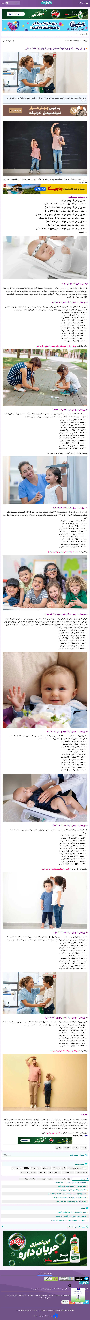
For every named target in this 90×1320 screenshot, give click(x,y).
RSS (41, 1298)
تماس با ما (44, 1295)
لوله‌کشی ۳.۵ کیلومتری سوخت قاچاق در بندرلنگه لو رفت (68, 1220)
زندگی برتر (47, 1298)
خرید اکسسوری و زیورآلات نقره (77, 1168)
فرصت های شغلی (33, 1295)
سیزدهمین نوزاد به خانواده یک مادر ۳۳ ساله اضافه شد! (70, 1182)
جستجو (58, 1295)
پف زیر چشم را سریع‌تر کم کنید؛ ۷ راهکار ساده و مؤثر (71, 1201)
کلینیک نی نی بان (53, 1132)
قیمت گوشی (46, 1168)
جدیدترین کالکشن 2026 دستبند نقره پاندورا (26, 1168)
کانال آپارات (22, 1295)
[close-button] (70, 1285)
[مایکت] (81, 1279)
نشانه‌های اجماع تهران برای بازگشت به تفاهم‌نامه (71, 1216)
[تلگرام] (82, 1304)
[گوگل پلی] (66, 1279)
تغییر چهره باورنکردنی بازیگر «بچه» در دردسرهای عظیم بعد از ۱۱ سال (67, 1194)
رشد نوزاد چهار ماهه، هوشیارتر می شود (63, 1050)
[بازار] (51, 1279)
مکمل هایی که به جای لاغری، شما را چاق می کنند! (72, 1186)
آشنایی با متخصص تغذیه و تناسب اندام (56, 869)
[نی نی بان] (46, 3)
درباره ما (51, 1295)
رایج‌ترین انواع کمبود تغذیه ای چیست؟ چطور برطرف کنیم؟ (56, 346)
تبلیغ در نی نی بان (12, 1295)
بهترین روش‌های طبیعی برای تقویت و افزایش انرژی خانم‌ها (69, 1197)
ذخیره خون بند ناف (59, 1168)
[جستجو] (7, 3)
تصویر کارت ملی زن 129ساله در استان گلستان (71, 1212)
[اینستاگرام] (68, 1304)
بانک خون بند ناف (54, 1172)
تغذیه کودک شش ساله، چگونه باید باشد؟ (62, 551)
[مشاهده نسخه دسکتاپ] (3, 3)
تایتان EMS (42, 1172)
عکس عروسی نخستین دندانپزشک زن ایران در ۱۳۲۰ (71, 1190)
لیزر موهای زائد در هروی (28, 1172)
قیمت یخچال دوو (68, 1172)
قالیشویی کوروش (81, 1172)
